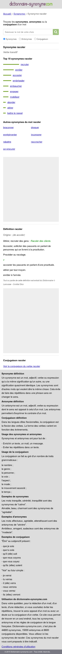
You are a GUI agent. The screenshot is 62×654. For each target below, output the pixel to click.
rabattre (7, 141)
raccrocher (36, 141)
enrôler (18, 69)
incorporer (36, 134)
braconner (8, 127)
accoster (17, 75)
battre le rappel (15, 113)
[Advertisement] (31, 189)
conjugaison (10, 24)
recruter (25, 64)
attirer (10, 107)
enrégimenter (10, 134)
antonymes (35, 21)
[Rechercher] (56, 32)
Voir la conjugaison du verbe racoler (21, 366)
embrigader (18, 80)
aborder (11, 102)
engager (14, 91)
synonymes (21, 21)
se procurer (9, 148)
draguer (35, 127)
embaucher (16, 86)
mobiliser (14, 96)
